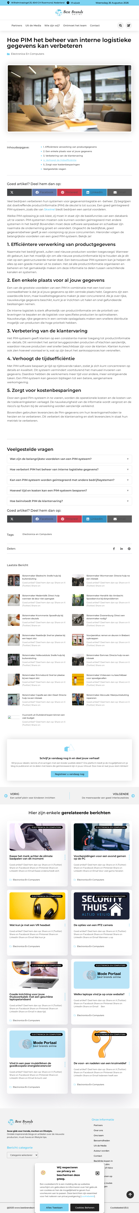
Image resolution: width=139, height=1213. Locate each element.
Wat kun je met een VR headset (29, 925)
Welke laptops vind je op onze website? (99, 994)
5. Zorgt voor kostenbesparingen (61, 164)
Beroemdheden (102, 1140)
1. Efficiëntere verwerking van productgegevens (70, 146)
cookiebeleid (87, 1196)
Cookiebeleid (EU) (119, 1207)
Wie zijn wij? (52, 25)
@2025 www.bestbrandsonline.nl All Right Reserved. (33, 1207)
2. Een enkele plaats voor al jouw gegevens (67, 151)
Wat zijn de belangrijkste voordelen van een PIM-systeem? (69, 459)
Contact (95, 25)
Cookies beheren (84, 1207)
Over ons (98, 1130)
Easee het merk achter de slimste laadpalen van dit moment (31, 857)
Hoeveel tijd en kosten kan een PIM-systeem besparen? (69, 490)
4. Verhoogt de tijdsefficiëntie (59, 160)
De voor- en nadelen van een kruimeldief (100, 1063)
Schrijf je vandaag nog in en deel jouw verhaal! (69, 758)
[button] (97, 1173)
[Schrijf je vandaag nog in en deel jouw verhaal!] (69, 748)
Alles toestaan (54, 1207)
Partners (17, 25)
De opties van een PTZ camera (93, 925)
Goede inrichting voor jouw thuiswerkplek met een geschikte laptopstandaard (31, 997)
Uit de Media (33, 25)
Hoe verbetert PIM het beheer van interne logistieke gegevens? (69, 469)
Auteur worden (101, 1150)
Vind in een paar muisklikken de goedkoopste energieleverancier (30, 1064)
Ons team (99, 1135)
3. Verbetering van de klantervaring (63, 155)
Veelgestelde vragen (54, 169)
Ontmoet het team (75, 25)
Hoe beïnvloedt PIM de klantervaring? (69, 501)
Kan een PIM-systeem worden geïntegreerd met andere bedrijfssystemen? (69, 480)
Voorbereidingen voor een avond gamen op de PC (100, 857)
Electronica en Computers (27, 53)
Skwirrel (49, 209)
